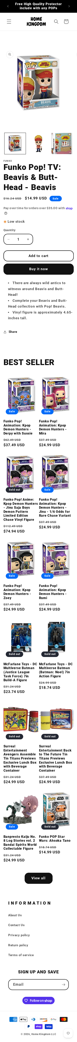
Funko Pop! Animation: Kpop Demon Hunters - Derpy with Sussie (18, 427)
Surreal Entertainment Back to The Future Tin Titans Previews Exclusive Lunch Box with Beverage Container (55, 758)
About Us (15, 915)
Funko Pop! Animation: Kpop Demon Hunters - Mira (53, 427)
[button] (9, 22)
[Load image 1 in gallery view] (15, 143)
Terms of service (21, 955)
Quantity (9, 230)
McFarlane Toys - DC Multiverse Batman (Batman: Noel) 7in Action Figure (56, 670)
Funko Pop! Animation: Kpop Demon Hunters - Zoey (17, 592)
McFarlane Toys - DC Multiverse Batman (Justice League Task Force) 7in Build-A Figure (20, 672)
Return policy (18, 945)
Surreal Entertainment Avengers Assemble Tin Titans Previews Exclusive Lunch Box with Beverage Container (20, 758)
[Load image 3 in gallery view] (61, 143)
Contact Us (16, 925)
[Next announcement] (69, 6)
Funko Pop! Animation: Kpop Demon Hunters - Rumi (53, 592)
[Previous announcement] (8, 6)
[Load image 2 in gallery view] (38, 143)
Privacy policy (19, 935)
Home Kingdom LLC (43, 1034)
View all (38, 878)
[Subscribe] (63, 984)
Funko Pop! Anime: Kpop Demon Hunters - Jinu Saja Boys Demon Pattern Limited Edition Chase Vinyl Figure (20, 510)
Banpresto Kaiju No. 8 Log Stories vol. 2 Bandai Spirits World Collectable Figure (20, 843)
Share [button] (13, 332)
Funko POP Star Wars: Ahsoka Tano (55, 839)
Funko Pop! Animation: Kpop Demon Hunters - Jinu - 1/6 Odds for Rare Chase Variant (55, 508)
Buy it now (38, 269)
